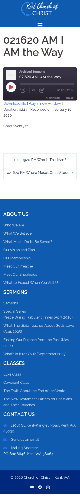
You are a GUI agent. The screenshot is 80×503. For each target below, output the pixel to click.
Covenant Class (16, 382)
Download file (14, 103)
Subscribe (53, 98)
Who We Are (13, 225)
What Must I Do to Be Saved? (27, 242)
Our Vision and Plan (19, 250)
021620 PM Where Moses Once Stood (38, 173)
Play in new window (45, 103)
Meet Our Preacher (18, 266)
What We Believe (17, 233)
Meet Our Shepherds (20, 274)
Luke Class (12, 374)
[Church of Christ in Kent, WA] (40, 8)
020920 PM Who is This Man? (41, 160)
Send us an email (25, 439)
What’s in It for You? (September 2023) (34, 354)
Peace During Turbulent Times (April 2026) (38, 317)
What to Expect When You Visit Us (31, 283)
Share (70, 98)
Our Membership (17, 258)
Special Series (14, 311)
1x (33, 90)
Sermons (10, 303)
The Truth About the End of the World (34, 391)
